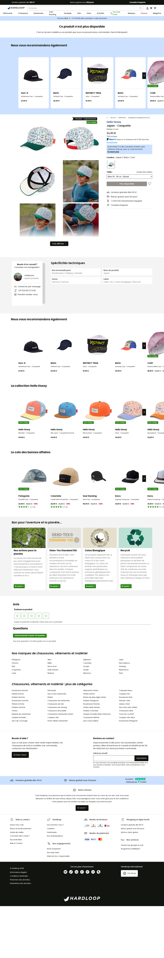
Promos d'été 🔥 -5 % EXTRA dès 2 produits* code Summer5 (82, 18)
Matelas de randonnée (21, 714)
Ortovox (15, 663)
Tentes (14, 711)
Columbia (87, 663)
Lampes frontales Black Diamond (96, 714)
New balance (124, 663)
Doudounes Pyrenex (91, 704)
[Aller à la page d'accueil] (108, 118)
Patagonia (16, 660)
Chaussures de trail (56, 704)
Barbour (51, 673)
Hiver (89, 13)
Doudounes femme (20, 690)
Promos (144, 13)
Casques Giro (124, 694)
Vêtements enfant (90, 690)
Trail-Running (52, 13)
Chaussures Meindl (91, 717)
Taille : (110, 172)
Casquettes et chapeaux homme (139, 117)
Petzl (121, 673)
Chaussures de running (57, 707)
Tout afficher (58, 244)
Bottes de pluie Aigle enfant (94, 697)
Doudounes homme (20, 701)
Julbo (121, 660)
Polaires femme (18, 697)
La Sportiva (16, 670)
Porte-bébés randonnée (58, 721)
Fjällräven (87, 660)
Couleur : (121, 157)
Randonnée (38, 13)
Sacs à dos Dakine (90, 721)
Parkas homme (18, 704)
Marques (131, 13)
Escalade (67, 13)
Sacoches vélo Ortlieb (128, 707)
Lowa (14, 673)
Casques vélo (53, 717)
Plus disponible (127, 184)
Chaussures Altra (126, 711)
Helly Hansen (53, 670)
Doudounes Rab (125, 697)
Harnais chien (124, 701)
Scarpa (86, 666)
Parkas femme (18, 694)
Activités (100, 13)
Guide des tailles (144, 172)
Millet (50, 663)
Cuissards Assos (125, 690)
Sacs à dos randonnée (57, 694)
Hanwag (122, 666)
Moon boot (52, 666)
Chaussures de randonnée (59, 701)
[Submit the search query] (141, 8)
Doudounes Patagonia (128, 721)
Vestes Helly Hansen (91, 707)
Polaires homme (18, 707)
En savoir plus (113, 152)
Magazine (157, 13)
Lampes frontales (19, 717)
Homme (113, 117)
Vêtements (7, 13)
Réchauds (52, 690)
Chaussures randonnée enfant (60, 714)
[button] (38, 138)
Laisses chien (124, 704)
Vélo (79, 13)
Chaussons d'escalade (57, 711)
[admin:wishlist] (149, 183)
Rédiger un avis (112, 129)
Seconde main (116, 13)
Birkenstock (123, 670)
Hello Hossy (114, 122)
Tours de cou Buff (126, 714)
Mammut (87, 673)
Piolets (50, 697)
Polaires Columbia (90, 711)
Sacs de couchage (19, 721)
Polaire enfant (89, 694)
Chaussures (23, 13)
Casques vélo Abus (127, 717)
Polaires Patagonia (90, 701)
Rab (13, 666)
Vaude (86, 670)
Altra (49, 660)
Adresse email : (100, 753)
